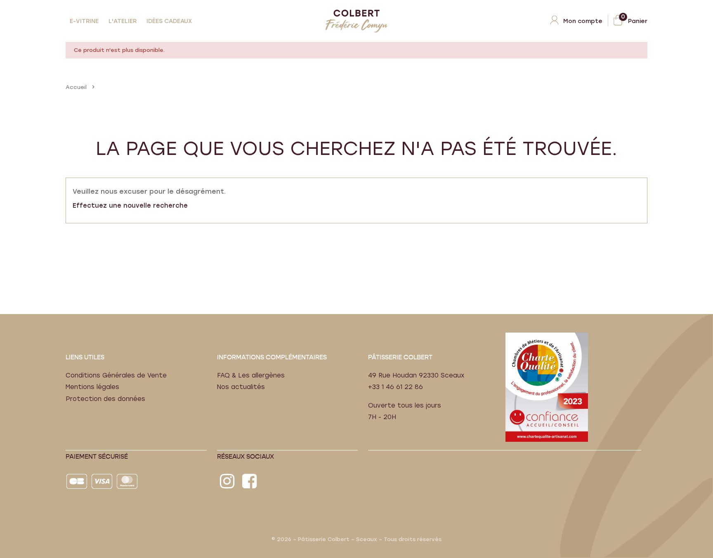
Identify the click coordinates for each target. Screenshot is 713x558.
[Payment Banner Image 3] (127, 481)
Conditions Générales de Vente (116, 375)
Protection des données (105, 399)
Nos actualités (241, 387)
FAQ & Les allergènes (251, 375)
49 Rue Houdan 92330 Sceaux (416, 375)
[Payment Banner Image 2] (102, 481)
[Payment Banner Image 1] (77, 481)
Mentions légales (92, 387)
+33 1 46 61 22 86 (395, 387)
